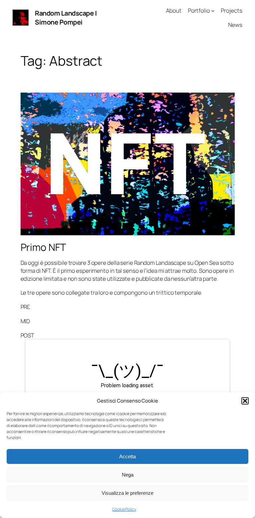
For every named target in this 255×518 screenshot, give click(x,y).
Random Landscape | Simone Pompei (66, 18)
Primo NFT (43, 247)
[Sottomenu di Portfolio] (212, 10)
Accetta (127, 456)
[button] (245, 401)
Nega (127, 475)
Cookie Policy (124, 509)
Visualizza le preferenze (127, 493)
